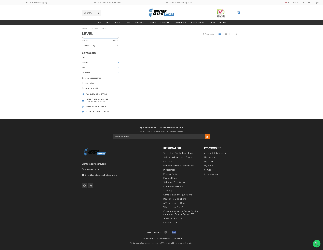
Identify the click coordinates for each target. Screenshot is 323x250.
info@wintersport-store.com (101, 175)
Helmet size (181, 23)
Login (316, 2)
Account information (215, 153)
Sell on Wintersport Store (177, 157)
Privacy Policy (171, 174)
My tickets (210, 161)
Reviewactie (170, 222)
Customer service (173, 186)
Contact (167, 161)
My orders (209, 157)
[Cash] (157, 232)
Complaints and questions (177, 194)
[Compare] (303, 2)
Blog (213, 23)
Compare (209, 170)
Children (139, 23)
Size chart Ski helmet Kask (178, 153)
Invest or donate (172, 218)
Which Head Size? (173, 207)
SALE (108, 23)
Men (128, 23)
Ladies (117, 23)
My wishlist (210, 165)
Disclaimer (169, 170)
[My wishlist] (309, 2)
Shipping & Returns (174, 182)
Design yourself (199, 23)
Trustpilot (189, 243)
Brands (222, 23)
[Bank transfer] (149, 232)
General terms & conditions (179, 165)
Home (99, 23)
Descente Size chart (174, 199)
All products (211, 174)
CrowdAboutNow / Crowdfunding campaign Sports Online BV (181, 212)
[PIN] (174, 232)
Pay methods (170, 178)
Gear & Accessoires (159, 23)
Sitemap (167, 190)
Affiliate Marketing (174, 203)
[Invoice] (166, 232)
